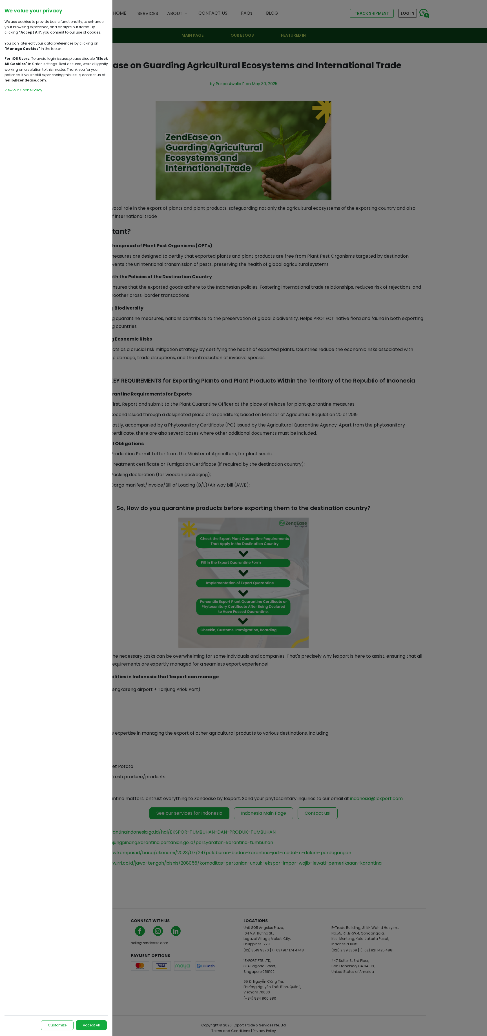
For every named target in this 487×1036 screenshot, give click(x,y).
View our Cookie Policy (23, 90)
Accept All (91, 1025)
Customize (57, 1025)
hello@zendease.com (25, 80)
